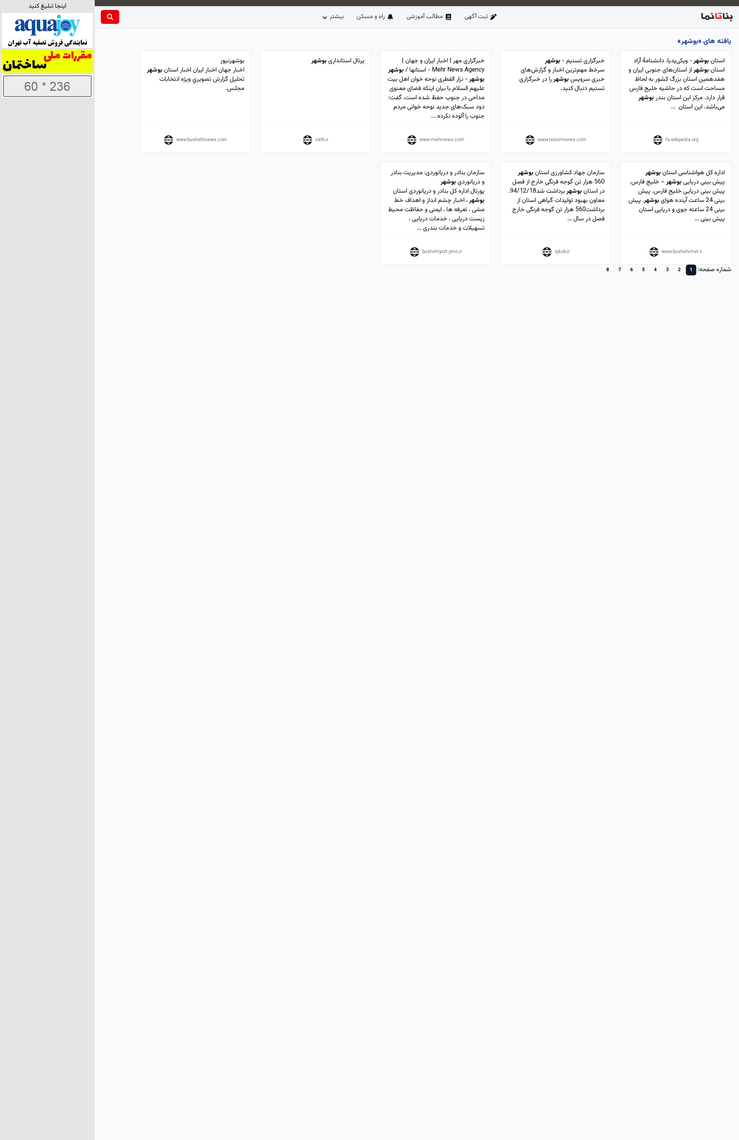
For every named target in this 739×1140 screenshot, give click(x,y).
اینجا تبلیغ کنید (47, 6)
